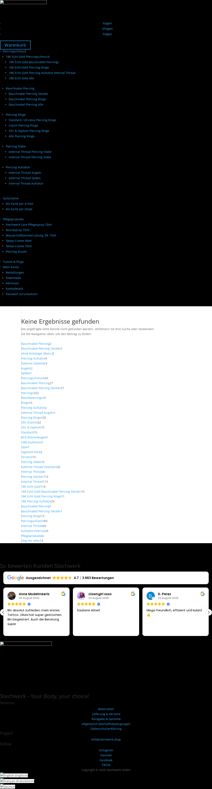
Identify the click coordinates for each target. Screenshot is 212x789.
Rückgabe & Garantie (106, 719)
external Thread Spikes (25, 178)
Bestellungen (15, 272)
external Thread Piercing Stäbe (30, 152)
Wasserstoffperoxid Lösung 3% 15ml (31, 235)
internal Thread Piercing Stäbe (30, 157)
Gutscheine (11, 198)
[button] (209, 612)
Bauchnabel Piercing (20, 88)
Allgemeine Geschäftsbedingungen (106, 724)
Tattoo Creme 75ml (19, 246)
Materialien (106, 709)
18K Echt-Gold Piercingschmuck (27, 57)
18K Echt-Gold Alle (21, 78)
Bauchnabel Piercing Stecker (28, 94)
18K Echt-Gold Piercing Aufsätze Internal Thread (42, 73)
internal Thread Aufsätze (26, 183)
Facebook (106, 760)
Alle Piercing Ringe (22, 136)
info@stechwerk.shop (106, 739)
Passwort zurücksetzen (21, 294)
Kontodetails (14, 289)
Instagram (106, 750)
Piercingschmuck (14, 51)
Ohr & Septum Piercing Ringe (29, 131)
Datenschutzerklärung (106, 729)
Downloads (13, 278)
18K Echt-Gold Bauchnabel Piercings (34, 62)
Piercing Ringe (16, 115)
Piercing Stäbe (16, 146)
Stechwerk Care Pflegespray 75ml (29, 225)
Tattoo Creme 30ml (19, 241)
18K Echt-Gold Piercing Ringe (29, 67)
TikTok (106, 765)
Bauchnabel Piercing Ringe (27, 99)
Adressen (12, 283)
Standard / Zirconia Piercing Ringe (32, 120)
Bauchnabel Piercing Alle (26, 104)
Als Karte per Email (19, 209)
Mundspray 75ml (17, 230)
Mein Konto (11, 267)
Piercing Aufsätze (18, 167)
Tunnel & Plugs (13, 262)
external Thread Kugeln (25, 173)
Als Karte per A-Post (19, 204)
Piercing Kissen (16, 251)
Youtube (106, 755)
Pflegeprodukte (13, 219)
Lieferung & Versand (106, 714)
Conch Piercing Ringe (23, 125)
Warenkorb (15, 45)
